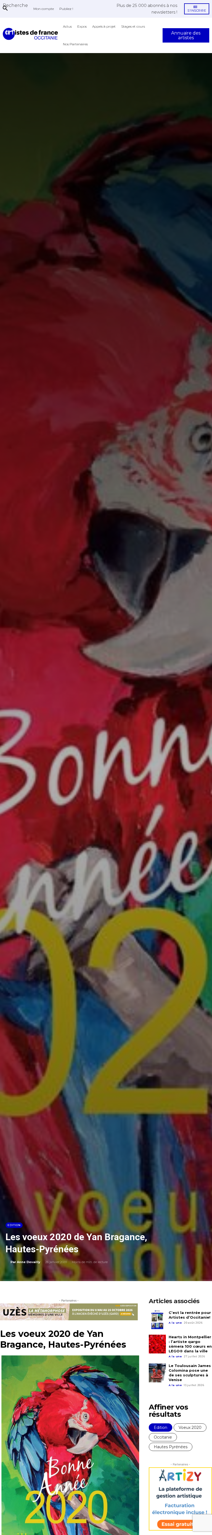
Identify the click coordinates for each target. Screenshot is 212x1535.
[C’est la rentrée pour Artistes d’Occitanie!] (157, 1319)
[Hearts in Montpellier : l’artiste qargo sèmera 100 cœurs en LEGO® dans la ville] (157, 1344)
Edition (14, 1225)
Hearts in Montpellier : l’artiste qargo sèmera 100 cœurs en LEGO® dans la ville (190, 1344)
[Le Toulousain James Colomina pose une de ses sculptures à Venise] (157, 1372)
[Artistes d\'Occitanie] (31, 34)
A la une (175, 1322)
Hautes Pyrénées (170, 1446)
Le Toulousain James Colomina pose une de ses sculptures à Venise (190, 1372)
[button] (15, 5)
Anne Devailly (28, 1262)
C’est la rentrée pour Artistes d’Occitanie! (190, 1314)
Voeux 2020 (190, 1427)
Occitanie (163, 1437)
